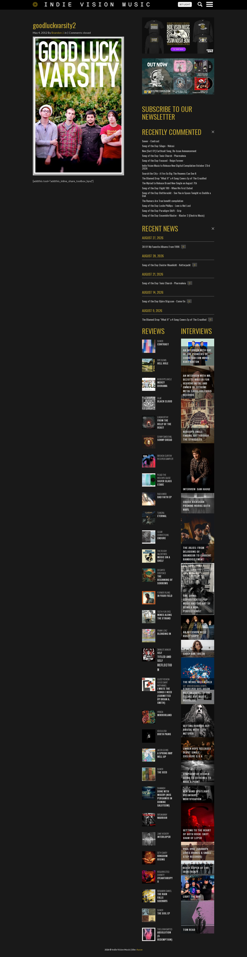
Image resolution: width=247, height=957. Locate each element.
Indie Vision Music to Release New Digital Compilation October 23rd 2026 (176, 166)
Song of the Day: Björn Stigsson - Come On (163, 301)
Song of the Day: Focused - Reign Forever (162, 160)
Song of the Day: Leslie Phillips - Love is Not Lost (166, 206)
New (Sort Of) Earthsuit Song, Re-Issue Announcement (169, 151)
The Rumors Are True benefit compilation (162, 201)
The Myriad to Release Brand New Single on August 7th (169, 183)
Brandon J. (58, 32)
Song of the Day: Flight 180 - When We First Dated (167, 188)
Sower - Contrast (150, 141)
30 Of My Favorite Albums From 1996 (160, 247)
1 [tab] (145, 91)
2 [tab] (149, 91)
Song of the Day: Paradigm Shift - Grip (161, 211)
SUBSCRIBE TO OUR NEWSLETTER (167, 113)
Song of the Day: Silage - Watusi (158, 146)
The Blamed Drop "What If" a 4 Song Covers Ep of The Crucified (174, 178)
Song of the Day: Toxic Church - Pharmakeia (164, 156)
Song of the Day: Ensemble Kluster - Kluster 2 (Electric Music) (173, 215)
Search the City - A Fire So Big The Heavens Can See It (169, 173)
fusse (139, 949)
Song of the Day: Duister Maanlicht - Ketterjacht (166, 265)
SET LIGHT (184, 4)
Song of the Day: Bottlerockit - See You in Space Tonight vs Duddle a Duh (176, 194)
